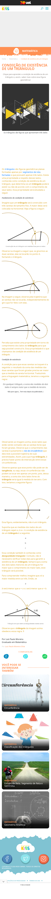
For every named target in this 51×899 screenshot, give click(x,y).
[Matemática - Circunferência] (25, 693)
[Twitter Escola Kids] (25, 859)
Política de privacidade (17, 881)
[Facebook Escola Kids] (7, 859)
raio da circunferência (33, 450)
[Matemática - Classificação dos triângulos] (25, 732)
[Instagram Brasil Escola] (44, 859)
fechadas (6, 175)
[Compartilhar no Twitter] (25, 656)
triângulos (10, 169)
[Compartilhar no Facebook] (6, 656)
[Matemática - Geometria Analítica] (25, 809)
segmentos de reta (31, 172)
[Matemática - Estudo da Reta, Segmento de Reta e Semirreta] (25, 770)
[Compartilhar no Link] (44, 657)
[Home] (25, 846)
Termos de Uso (34, 881)
